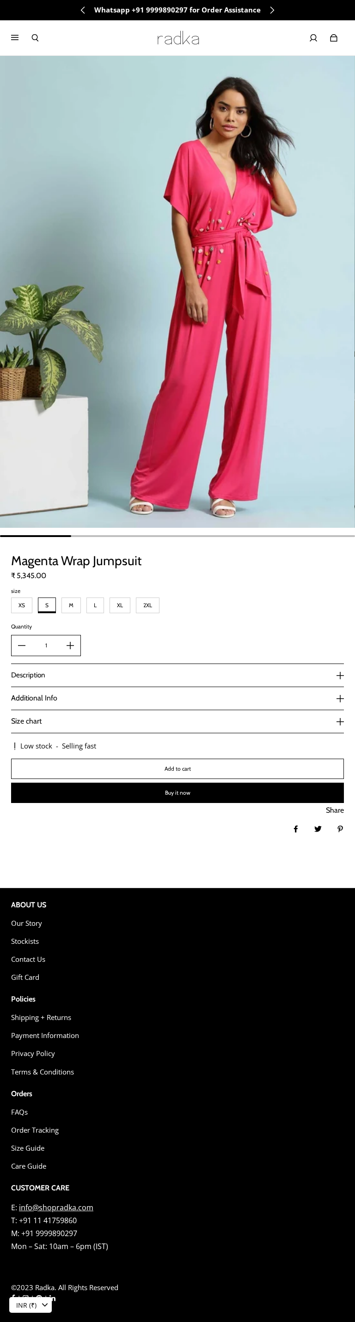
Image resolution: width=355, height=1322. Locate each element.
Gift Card (25, 977)
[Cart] (334, 38)
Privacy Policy (33, 1053)
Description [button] (28, 674)
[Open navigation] (21, 38)
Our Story (26, 923)
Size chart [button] (26, 721)
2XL (147, 605)
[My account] (313, 38)
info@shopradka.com (56, 1207)
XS (21, 605)
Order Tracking (35, 1130)
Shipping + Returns (41, 1017)
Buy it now (177, 792)
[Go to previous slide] (83, 10)
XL (120, 605)
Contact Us (28, 959)
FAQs (19, 1112)
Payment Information (45, 1035)
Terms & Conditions (42, 1072)
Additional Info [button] (34, 698)
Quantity (21, 626)
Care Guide (28, 1166)
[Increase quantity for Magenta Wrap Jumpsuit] (70, 645)
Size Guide (27, 1148)
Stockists (25, 941)
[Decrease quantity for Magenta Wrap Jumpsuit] (22, 645)
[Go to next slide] (272, 10)
